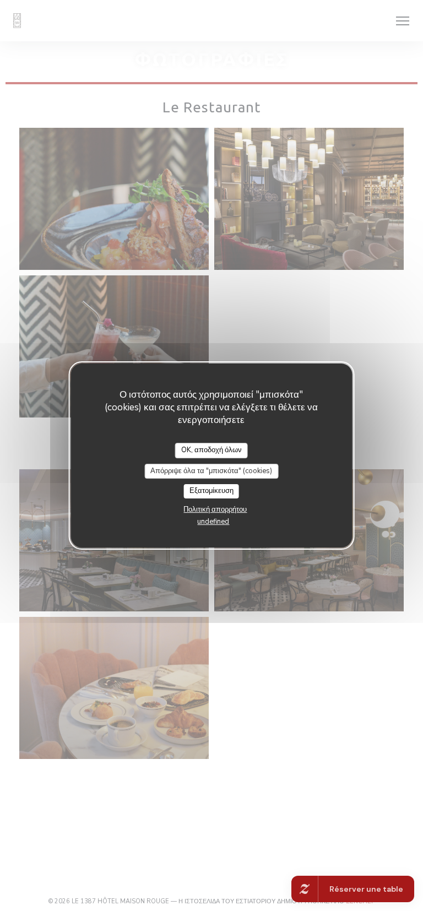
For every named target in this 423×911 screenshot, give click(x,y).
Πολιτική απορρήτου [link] (215, 509)
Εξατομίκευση (211, 491)
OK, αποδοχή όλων (211, 450)
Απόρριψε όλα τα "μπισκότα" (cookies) (211, 471)
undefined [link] (213, 522)
